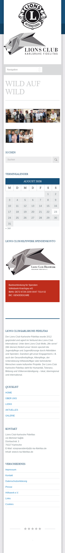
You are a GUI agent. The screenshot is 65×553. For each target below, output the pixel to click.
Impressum (10, 469)
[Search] (55, 160)
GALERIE (10, 415)
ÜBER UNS (11, 398)
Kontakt (9, 475)
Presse (8, 487)
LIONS (8, 404)
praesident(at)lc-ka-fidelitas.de (32, 448)
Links (8, 498)
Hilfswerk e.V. (12, 492)
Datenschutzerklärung (16, 481)
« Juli (8, 228)
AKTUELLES (11, 410)
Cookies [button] (9, 504)
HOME (8, 392)
